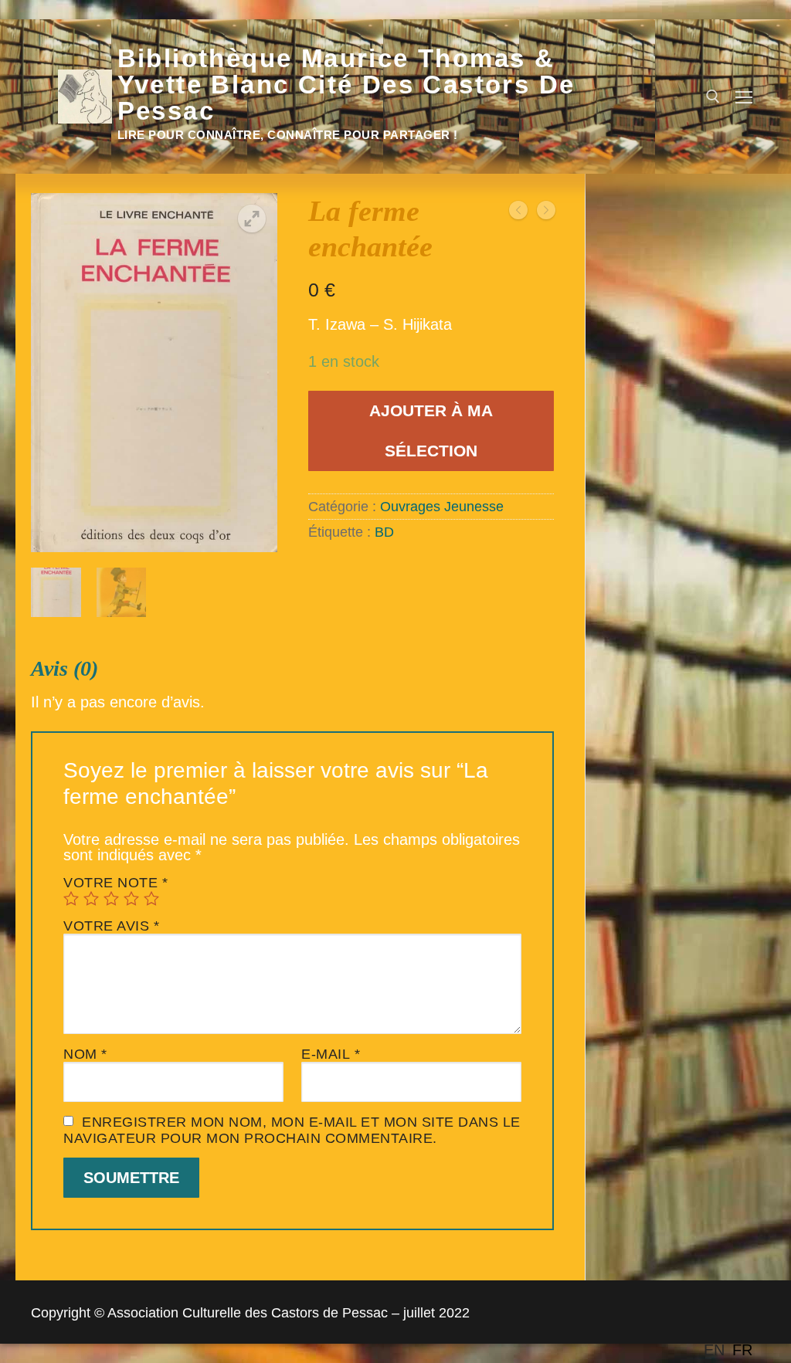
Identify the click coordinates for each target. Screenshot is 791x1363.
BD (384, 532)
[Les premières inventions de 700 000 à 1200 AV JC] (546, 211)
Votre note (115, 882)
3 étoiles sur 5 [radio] (111, 898)
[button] (252, 218)
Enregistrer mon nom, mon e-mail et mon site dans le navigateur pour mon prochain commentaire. (292, 1130)
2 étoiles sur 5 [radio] (91, 898)
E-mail (330, 1054)
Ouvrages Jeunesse (442, 506)
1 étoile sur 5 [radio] (71, 898)
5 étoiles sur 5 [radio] (151, 898)
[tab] (292, 943)
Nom (85, 1054)
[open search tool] (713, 96)
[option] (742, 1350)
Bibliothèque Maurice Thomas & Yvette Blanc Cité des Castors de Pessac (346, 85)
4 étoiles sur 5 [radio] (131, 898)
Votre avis (111, 926)
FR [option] (742, 1349)
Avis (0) (64, 668)
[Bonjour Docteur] (518, 211)
